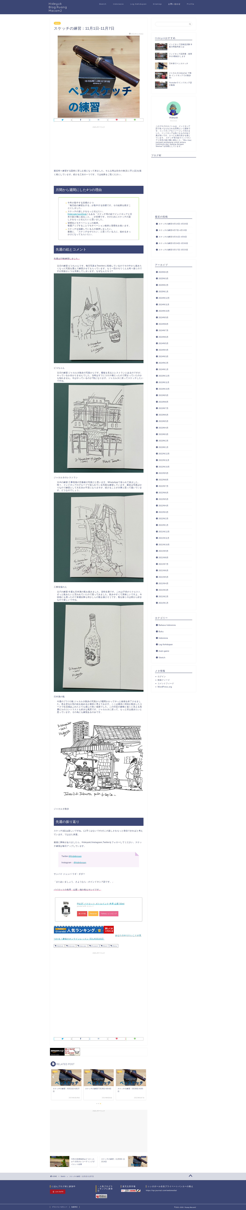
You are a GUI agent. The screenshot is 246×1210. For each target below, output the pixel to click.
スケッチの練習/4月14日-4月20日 (173, 224)
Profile (190, 4)
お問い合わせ (174, 4)
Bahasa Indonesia (167, 625)
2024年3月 (163, 356)
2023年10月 (164, 389)
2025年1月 (163, 291)
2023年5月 (163, 421)
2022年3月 (163, 512)
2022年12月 (164, 454)
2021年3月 (163, 590)
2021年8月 (163, 557)
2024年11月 (164, 304)
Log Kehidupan (138, 4)
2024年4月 (163, 350)
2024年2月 (163, 363)
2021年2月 (163, 596)
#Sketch (105, 946)
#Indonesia (71, 946)
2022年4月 (163, 505)
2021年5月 (163, 577)
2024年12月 (164, 298)
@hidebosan (75, 856)
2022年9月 (163, 473)
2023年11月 (164, 382)
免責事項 (74, 1207)
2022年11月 (164, 460)
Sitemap (157, 4)
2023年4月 (163, 428)
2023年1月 (163, 447)
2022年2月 (163, 518)
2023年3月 (163, 434)
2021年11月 (164, 538)
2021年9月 (163, 551)
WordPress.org (165, 687)
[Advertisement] (99, 147)
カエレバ (90, 906)
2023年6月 (163, 415)
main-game (164, 651)
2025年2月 (163, 285)
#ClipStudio (59, 946)
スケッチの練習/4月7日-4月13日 (173, 230)
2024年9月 (163, 317)
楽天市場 (82, 914)
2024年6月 (163, 337)
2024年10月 (164, 311)
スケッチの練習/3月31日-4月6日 (173, 237)
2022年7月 (163, 486)
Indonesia (118, 4)
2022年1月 (163, 525)
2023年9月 (163, 395)
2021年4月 (163, 583)
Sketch (102, 4)
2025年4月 (163, 272)
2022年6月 (163, 493)
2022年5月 (163, 499)
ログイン (162, 676)
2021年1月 (163, 603)
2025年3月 (163, 278)
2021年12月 (164, 531)
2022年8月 (163, 480)
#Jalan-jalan (82, 946)
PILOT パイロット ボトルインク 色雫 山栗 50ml (100, 904)
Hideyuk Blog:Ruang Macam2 (58, 7)
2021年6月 (163, 570)
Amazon (93, 914)
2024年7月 (163, 330)
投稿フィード (164, 680)
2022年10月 (164, 467)
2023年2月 (163, 441)
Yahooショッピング (109, 914)
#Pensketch (94, 946)
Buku (161, 631)
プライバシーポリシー (59, 1207)
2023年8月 (163, 402)
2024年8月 (163, 324)
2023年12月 (164, 376)
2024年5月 (163, 343)
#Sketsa (114, 946)
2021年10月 (164, 544)
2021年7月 (163, 564)
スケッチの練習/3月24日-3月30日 (173, 243)
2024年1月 (163, 369)
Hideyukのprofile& (77, 214)
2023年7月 (163, 408)
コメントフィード (166, 683)
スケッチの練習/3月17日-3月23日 (173, 250)
